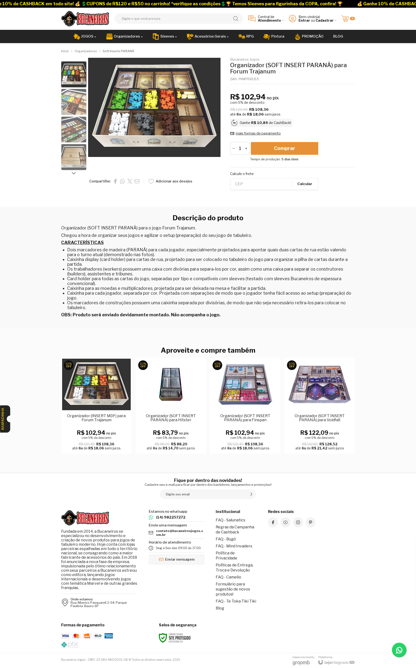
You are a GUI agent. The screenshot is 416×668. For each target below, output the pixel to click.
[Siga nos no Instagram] (298, 522)
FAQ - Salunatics (230, 520)
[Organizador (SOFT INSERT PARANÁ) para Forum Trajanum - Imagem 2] (73, 102)
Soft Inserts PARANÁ (118, 51)
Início (65, 51)
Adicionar (105, 427)
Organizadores (86, 51)
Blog (220, 608)
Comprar (284, 148)
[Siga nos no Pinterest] (311, 522)
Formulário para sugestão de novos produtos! (233, 589)
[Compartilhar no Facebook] (115, 181)
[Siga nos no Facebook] (273, 522)
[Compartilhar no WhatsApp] (122, 181)
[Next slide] (74, 173)
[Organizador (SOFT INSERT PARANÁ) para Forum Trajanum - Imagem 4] (73, 157)
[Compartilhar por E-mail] (137, 181)
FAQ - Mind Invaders (234, 546)
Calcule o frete (242, 174)
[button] (73, 74)
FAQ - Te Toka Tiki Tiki (236, 601)
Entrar (304, 20)
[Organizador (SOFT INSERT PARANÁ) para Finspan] (245, 406)
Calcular (304, 184)
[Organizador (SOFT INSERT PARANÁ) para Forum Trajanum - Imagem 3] (73, 130)
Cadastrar (325, 20)
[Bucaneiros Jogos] (85, 19)
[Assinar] (251, 494)
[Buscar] (235, 18)
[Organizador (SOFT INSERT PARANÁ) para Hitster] (171, 406)
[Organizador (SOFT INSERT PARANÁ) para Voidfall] (320, 406)
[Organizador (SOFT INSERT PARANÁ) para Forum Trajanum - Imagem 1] (74, 74)
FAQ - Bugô (226, 539)
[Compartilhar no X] (129, 181)
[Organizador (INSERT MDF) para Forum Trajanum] (96, 406)
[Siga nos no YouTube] (285, 522)
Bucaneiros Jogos (245, 59)
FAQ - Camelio (228, 577)
